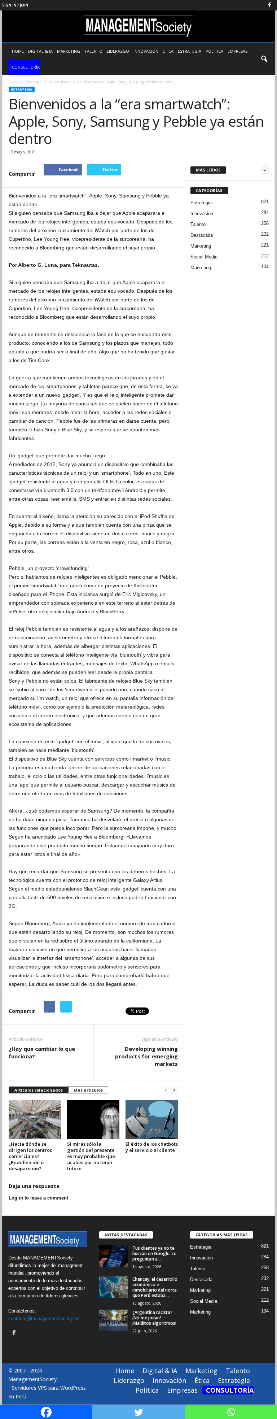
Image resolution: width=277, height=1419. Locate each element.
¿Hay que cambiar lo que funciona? (42, 1052)
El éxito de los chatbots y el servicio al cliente (152, 1147)
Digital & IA (40, 51)
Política (214, 51)
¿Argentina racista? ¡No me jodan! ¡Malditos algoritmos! (154, 1317)
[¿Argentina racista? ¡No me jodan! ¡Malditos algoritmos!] (113, 1320)
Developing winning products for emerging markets (146, 1056)
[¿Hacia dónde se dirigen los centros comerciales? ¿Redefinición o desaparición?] (35, 1119)
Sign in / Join (15, 5)
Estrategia (189, 51)
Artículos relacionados (38, 1090)
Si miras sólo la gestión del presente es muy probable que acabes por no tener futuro (91, 1156)
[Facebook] (269, 5)
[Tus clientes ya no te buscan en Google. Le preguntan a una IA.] (113, 1256)
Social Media (203, 257)
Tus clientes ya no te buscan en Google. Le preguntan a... (154, 1253)
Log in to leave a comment (38, 1198)
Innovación (145, 51)
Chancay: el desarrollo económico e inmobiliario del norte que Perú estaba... (154, 1287)
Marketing (68, 51)
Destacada (201, 235)
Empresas (237, 51)
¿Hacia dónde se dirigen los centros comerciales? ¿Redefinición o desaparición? (30, 1156)
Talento (93, 51)
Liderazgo (118, 51)
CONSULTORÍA (26, 67)
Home (18, 51)
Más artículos (88, 1090)
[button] (264, 59)
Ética (168, 51)
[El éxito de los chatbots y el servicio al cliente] (152, 1119)
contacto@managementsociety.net (44, 1318)
